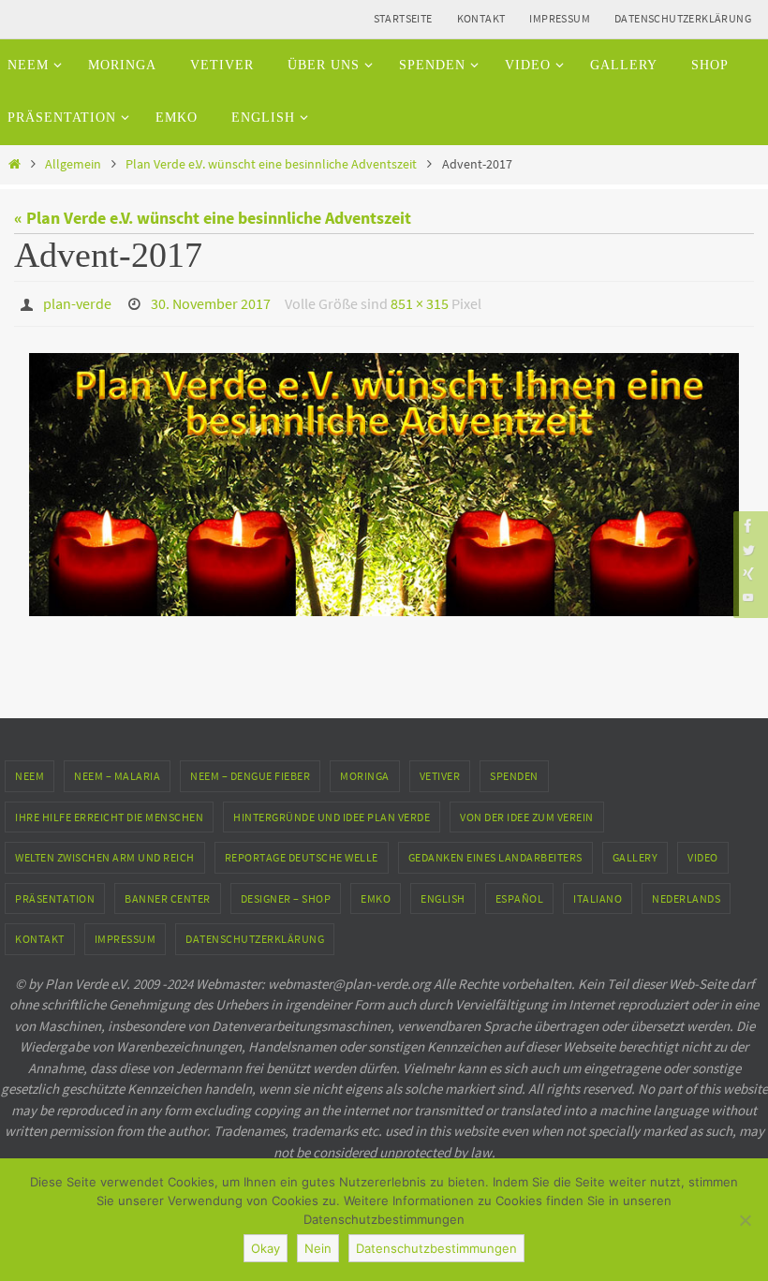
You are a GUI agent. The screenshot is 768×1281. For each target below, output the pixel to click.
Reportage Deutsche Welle (301, 853)
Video (702, 853)
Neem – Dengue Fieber (250, 770)
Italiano (597, 893)
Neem (29, 770)
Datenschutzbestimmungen (436, 1248)
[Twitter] (748, 549)
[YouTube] (748, 596)
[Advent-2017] (384, 479)
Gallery (635, 853)
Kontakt (481, 18)
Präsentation (55, 893)
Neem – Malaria (117, 770)
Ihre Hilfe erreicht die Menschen (109, 811)
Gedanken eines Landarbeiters (495, 853)
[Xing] (748, 573)
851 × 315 (420, 301)
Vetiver (440, 770)
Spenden (514, 770)
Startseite (403, 18)
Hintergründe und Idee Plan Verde (331, 811)
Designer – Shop (286, 893)
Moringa (365, 770)
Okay (265, 1248)
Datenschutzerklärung (682, 18)
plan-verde (77, 301)
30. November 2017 (211, 301)
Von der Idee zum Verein (527, 811)
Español (519, 893)
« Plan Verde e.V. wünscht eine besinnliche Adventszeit (212, 217)
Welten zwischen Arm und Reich (105, 853)
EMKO (376, 893)
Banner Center (168, 893)
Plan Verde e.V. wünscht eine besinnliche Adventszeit (271, 163)
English (443, 893)
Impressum (559, 18)
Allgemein (73, 163)
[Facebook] (748, 525)
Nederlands (686, 893)
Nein (318, 1248)
